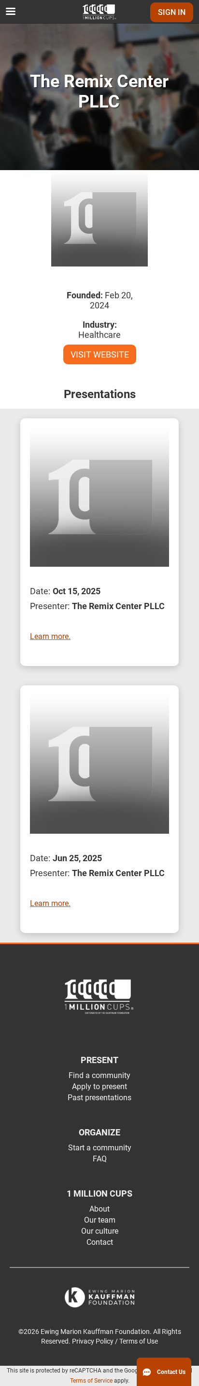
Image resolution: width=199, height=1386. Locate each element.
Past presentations (99, 1097)
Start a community (99, 1147)
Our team (99, 1220)
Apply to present (99, 1086)
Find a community (99, 1075)
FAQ (100, 1158)
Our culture (99, 1231)
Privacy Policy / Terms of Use (115, 1341)
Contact (99, 1242)
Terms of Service (91, 1380)
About (99, 1208)
